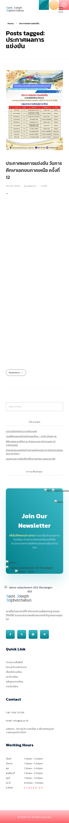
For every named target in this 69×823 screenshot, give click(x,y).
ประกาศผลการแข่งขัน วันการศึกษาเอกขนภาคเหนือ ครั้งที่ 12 (34, 170)
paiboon (32, 186)
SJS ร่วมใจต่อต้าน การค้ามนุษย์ (21, 431)
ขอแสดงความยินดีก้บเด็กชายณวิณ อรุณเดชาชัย (30, 459)
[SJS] (15, 9)
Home (11, 23)
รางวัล (44, 186)
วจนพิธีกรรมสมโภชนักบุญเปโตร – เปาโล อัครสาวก (31, 436)
